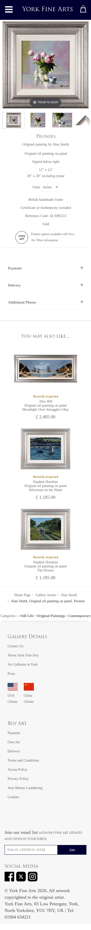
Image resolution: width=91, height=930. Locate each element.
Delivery (14, 285)
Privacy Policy (18, 779)
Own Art (14, 742)
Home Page (22, 595)
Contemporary (79, 616)
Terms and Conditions (23, 760)
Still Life (26, 616)
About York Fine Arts (23, 655)
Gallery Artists (45, 595)
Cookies (13, 797)
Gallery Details (27, 637)
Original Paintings (51, 616)
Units (36, 187)
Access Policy (17, 769)
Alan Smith (61, 144)
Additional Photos (22, 302)
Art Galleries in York (23, 664)
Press (11, 674)
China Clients (29, 699)
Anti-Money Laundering (25, 788)
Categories (8, 616)
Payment (15, 268)
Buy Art (17, 724)
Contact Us (15, 646)
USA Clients (12, 699)
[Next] (85, 65)
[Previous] (6, 65)
